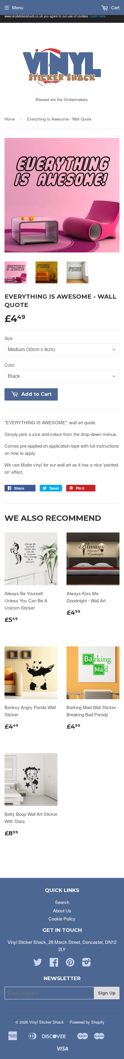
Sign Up (107, 993)
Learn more (98, 16)
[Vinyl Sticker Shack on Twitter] (37, 964)
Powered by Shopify (87, 1022)
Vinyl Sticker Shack (46, 1022)
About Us (62, 910)
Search (62, 902)
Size (9, 338)
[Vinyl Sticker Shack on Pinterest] (70, 964)
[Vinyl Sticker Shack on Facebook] (53, 964)
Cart (114, 7)
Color (10, 365)
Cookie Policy (62, 918)
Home (10, 119)
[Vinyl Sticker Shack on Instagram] (86, 964)
